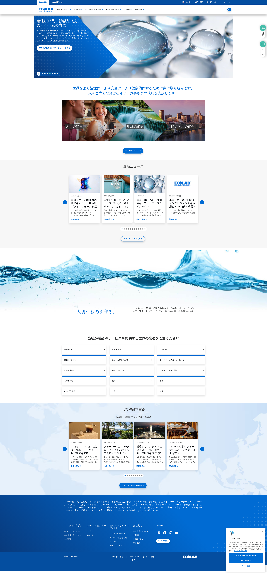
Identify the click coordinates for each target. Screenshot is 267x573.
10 (140, 229)
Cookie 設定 (246, 566)
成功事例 (67, 539)
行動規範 (136, 543)
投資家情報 (198, 2)
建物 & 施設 (116, 349)
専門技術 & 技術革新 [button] (93, 9)
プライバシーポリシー (140, 557)
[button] (71, 9)
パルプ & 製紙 (69, 391)
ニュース (90, 535)
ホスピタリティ (118, 370)
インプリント (115, 542)
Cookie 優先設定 (163, 541)
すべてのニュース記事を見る (133, 485)
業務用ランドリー (71, 360)
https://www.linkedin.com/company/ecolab (159, 533)
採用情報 (136, 535)
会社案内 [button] (127, 9)
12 (145, 229)
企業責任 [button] (77, 9)
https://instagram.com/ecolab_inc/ (171, 533)
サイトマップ (115, 546)
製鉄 (161, 381)
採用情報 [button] (138, 9)
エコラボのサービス (71, 535)
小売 (114, 391)
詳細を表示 (75, 219)
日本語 (188, 2)
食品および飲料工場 (120, 360)
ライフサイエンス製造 (168, 370)
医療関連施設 (69, 370)
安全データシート (213, 2)
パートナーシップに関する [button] (89, 58)
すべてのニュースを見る (133, 239)
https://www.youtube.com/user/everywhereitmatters (176, 533)
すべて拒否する (246, 560)
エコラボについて (132, 151)
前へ (65, 202)
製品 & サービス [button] (63, 9)
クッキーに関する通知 (240, 551)
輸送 (161, 391)
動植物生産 (68, 349)
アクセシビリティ (116, 534)
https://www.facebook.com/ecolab (165, 533)
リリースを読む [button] (84, 66)
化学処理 (163, 349)
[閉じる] (262, 531)
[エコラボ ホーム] (46, 10)
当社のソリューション (72, 531)
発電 (114, 381)
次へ (202, 202)
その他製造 (68, 381)
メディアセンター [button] (112, 9)
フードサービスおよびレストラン (173, 360)
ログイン (227, 2)
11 (143, 229)
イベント (90, 531)
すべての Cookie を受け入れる (246, 555)
